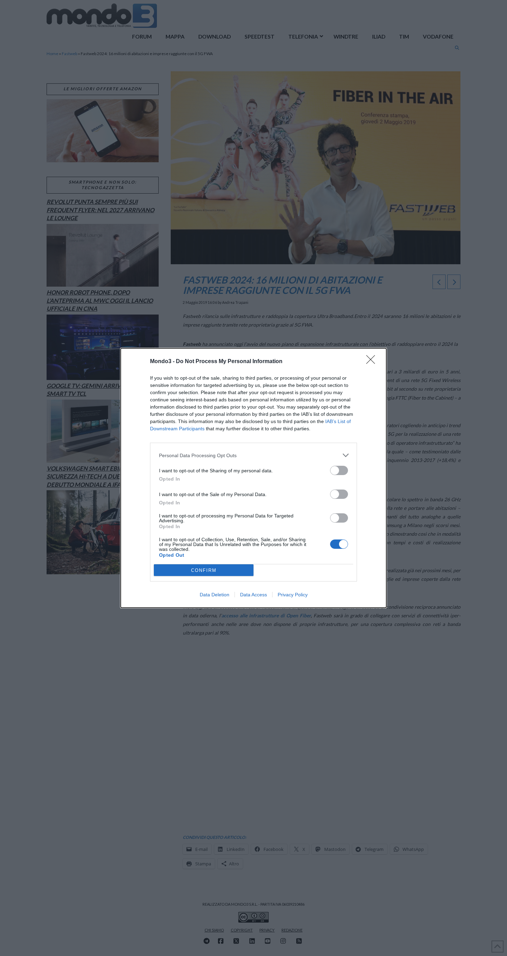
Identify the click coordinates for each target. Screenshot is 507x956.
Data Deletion (214, 594)
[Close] (372, 361)
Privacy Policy (293, 594)
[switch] (339, 470)
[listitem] (253, 455)
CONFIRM (204, 570)
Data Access (253, 594)
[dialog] (253, 478)
